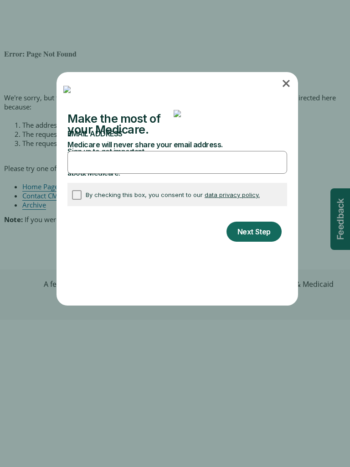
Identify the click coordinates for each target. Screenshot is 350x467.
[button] (287, 83)
